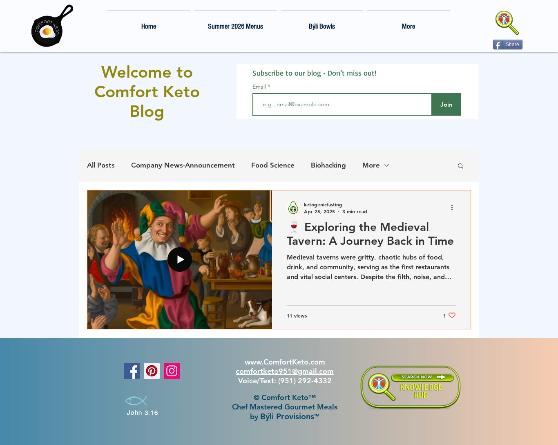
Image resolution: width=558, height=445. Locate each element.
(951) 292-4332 (305, 380)
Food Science (273, 165)
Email (260, 86)
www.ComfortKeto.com (285, 362)
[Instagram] (172, 371)
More (371, 165)
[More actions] (455, 207)
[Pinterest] (152, 371)
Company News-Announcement (183, 165)
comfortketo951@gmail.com (285, 371)
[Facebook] (132, 371)
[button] (460, 166)
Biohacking (328, 165)
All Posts (101, 165)
